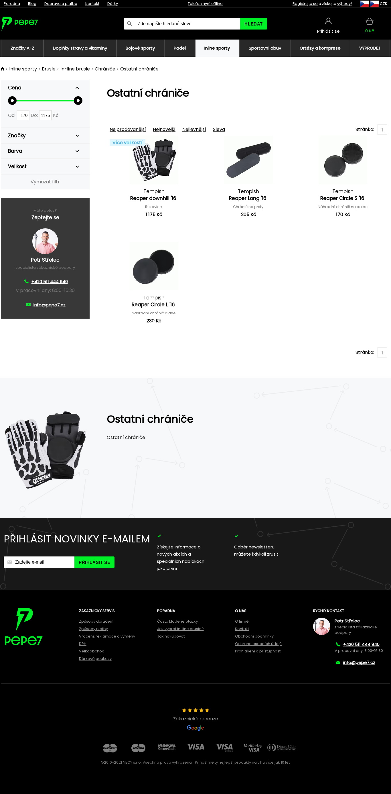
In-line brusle (75, 69)
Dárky (112, 3)
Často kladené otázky (177, 621)
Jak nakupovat (171, 636)
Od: (12, 115)
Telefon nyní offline (205, 3)
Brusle (49, 69)
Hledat (253, 23)
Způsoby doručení (96, 621)
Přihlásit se (94, 562)
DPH (82, 643)
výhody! (344, 3)
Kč (56, 115)
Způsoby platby (93, 629)
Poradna (12, 3)
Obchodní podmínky (254, 636)
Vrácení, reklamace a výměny (107, 636)
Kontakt (92, 3)
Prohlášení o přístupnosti (258, 651)
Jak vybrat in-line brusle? (180, 629)
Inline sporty (23, 69)
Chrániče (105, 69)
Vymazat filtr (45, 182)
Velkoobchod (91, 651)
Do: (35, 115)
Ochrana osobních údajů (258, 643)
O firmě (242, 621)
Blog (32, 3)
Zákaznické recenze (195, 718)
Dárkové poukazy (95, 658)
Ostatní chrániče (139, 69)
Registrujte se (305, 3)
